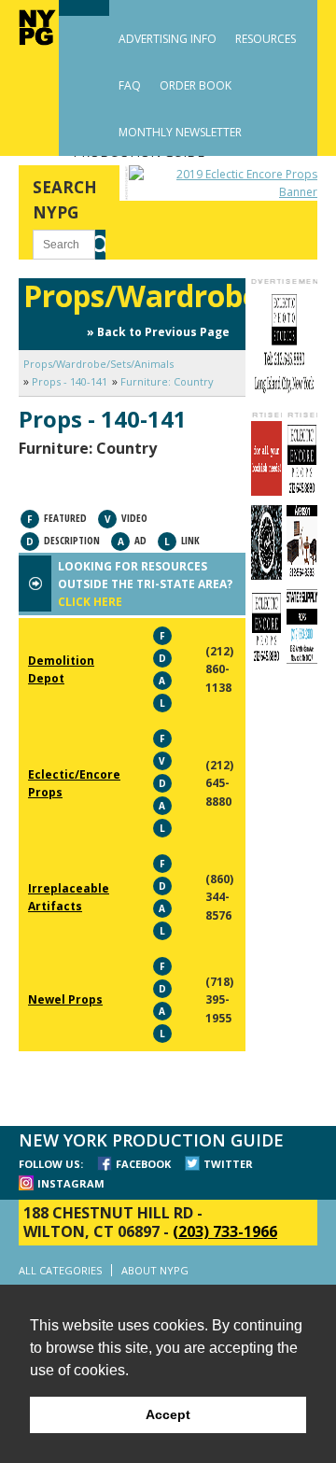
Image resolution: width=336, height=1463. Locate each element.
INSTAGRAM (71, 1183)
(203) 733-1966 (225, 1231)
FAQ (130, 85)
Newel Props (65, 999)
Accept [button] (168, 1414)
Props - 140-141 (69, 381)
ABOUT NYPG (155, 1270)
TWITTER (228, 1164)
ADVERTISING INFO (168, 39)
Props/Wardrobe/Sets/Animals (98, 364)
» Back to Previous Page (158, 332)
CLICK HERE (90, 602)
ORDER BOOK (195, 85)
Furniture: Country (167, 381)
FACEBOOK (143, 1164)
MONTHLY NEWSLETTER (180, 132)
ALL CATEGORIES (60, 1270)
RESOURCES (265, 39)
